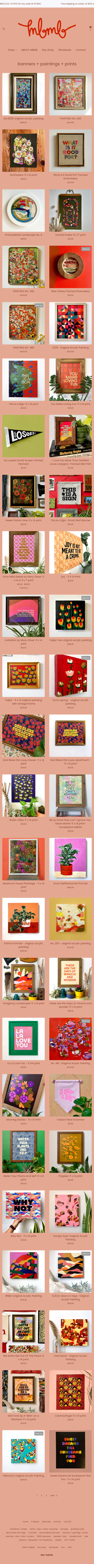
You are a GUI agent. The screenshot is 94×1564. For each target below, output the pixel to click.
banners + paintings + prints (75, 1532)
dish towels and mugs (15, 1532)
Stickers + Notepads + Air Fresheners (35, 1540)
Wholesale (64, 50)
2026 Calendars (44, 1536)
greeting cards (77, 1529)
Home (25, 1521)
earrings (64, 1529)
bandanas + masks (18, 1529)
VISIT (70, 1547)
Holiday (58, 1540)
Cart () (67, 1521)
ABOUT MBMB (29, 50)
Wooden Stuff (75, 1536)
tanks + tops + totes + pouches (44, 1529)
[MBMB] (47, 28)
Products (35, 1521)
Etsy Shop (48, 50)
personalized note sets (49, 1532)
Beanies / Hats (60, 1536)
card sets (32, 1532)
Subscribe (46, 1521)
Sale (86, 1536)
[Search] (4, 29)
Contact (81, 50)
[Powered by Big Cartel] (47, 1555)
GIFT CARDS (69, 1540)
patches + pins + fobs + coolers (20, 1536)
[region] (47, 4)
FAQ (63, 1547)
